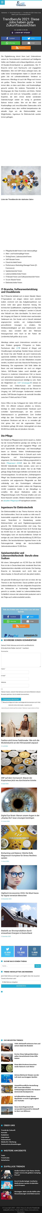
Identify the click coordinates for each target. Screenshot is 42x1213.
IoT (17, 348)
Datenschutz (6, 1140)
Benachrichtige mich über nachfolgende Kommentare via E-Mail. (22, 702)
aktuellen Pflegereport (11, 501)
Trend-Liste (5, 1158)
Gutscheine (5, 1160)
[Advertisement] (21, 142)
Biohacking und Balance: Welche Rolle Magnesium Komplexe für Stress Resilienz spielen (19, 855)
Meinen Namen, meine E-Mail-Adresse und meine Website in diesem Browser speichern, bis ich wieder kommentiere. (21, 693)
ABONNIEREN (21, 986)
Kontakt (4, 1133)
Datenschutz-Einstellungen (11, 1144)
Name (3, 669)
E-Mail (3, 675)
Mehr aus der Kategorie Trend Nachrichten (20, 708)
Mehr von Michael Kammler (20, 705)
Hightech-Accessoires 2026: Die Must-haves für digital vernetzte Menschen (20, 894)
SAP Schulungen (23, 383)
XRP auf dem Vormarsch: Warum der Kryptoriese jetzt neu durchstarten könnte (18, 779)
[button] (10, 38)
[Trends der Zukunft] (21, 3)
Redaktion (5, 1135)
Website (3, 682)
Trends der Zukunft (8, 1130)
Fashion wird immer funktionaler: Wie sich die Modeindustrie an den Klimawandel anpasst (20, 741)
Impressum (5, 1137)
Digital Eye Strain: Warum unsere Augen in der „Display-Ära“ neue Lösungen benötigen (20, 816)
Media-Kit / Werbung (8, 1142)
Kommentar (4, 651)
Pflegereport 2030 (13, 463)
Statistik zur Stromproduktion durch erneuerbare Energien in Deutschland (16, 932)
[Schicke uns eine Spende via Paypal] (11, 635)
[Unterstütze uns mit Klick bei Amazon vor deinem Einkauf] (31, 635)
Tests (3, 1155)
